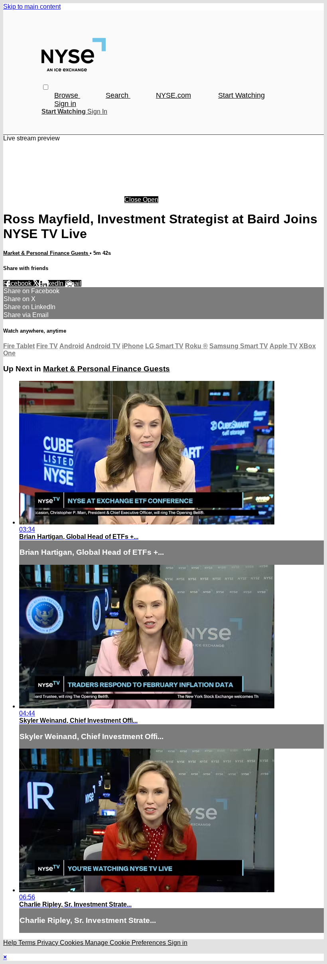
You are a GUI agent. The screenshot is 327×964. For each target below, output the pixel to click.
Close (133, 199)
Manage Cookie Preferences (126, 942)
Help (10, 942)
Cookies (72, 942)
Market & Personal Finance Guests (46, 253)
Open (150, 199)
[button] (45, 87)
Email (73, 283)
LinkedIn (52, 283)
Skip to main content (32, 6)
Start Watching (241, 95)
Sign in (65, 104)
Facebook (18, 283)
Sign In (97, 111)
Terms (27, 942)
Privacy (48, 942)
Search (118, 95)
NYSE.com (173, 95)
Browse (67, 95)
